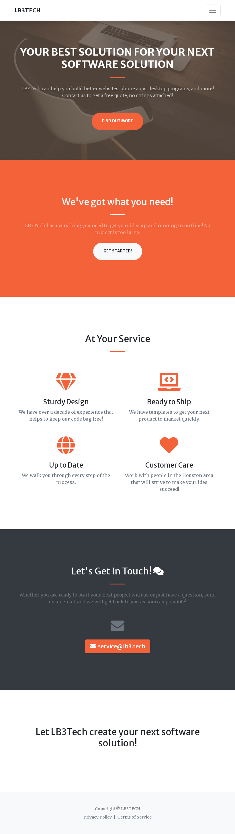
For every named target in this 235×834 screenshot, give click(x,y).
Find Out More (117, 121)
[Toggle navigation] (213, 10)
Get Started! (117, 251)
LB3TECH (27, 10)
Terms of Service (134, 817)
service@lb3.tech (121, 646)
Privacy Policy (97, 817)
